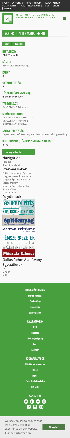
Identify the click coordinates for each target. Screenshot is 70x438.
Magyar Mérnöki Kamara (16, 176)
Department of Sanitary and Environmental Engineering (34, 134)
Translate (18, 44)
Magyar (7, 8)
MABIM (6, 271)
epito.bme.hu (17, 3)
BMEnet (35, 370)
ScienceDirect (10, 189)
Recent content (11, 165)
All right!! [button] (54, 427)
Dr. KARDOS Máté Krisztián (17, 117)
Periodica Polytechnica (35, 381)
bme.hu (5, 3)
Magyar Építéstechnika (15, 186)
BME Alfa (35, 387)
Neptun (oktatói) (35, 295)
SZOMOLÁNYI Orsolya (14, 123)
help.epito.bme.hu (52, 3)
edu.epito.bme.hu (34, 3)
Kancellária (35, 306)
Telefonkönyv (34, 6)
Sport (35, 344)
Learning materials (13, 152)
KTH (35, 327)
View (7, 44)
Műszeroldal (9, 192)
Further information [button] (18, 433)
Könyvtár (35, 349)
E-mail (22, 6)
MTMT (35, 375)
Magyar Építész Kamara (16, 179)
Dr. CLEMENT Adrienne (15, 107)
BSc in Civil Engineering (15, 65)
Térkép (46, 6)
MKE (4, 274)
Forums (6, 161)
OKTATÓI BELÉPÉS (9, 6)
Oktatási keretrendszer (35, 364)
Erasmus (35, 332)
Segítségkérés (35, 312)
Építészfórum (10, 182)
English (56, 6)
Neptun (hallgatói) (35, 338)
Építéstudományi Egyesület (18, 173)
